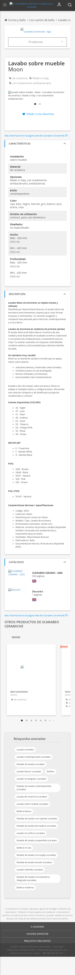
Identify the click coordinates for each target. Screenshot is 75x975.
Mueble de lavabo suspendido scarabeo (37, 840)
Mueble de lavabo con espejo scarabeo (36, 855)
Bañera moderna (25, 887)
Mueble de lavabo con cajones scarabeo (37, 818)
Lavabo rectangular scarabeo (31, 778)
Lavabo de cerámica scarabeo (32, 796)
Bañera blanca (24, 811)
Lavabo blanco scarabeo (29, 771)
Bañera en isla (24, 847)
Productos (36, 42)
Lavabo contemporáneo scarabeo (34, 756)
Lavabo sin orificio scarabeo (31, 833)
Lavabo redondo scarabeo (30, 869)
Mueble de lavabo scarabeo (31, 764)
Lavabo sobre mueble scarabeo (32, 804)
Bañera (50, 771)
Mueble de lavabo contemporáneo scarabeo (34, 788)
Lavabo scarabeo (25, 749)
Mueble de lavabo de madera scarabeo (36, 825)
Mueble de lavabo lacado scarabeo (34, 862)
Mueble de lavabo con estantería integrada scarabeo (33, 878)
